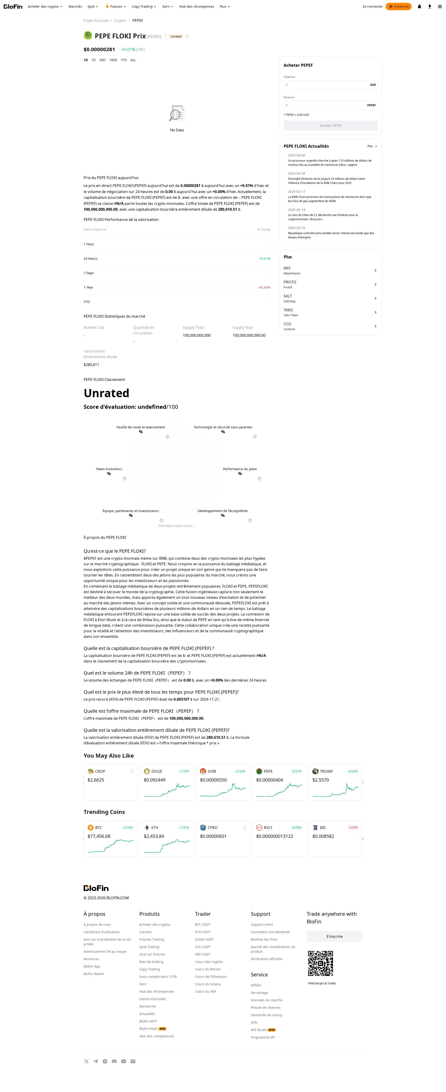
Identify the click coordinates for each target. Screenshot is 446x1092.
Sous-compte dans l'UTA (158, 976)
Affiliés (256, 985)
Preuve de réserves (266, 1007)
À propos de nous (97, 924)
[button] (363, 782)
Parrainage (259, 992)
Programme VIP (263, 1037)
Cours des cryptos (209, 961)
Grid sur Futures (152, 954)
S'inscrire (401, 6)
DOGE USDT (204, 939)
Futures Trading (151, 939)
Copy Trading (149, 969)
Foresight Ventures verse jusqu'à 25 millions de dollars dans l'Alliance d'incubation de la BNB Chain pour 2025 (326, 181)
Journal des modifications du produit (273, 949)
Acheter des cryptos (154, 924)
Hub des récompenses (156, 991)
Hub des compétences (156, 1036)
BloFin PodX (152, 1028)
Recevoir (289, 97)
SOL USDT (202, 947)
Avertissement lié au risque (105, 951)
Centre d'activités (152, 999)
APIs (254, 1022)
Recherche (147, 1006)
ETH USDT (202, 932)
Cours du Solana (208, 984)
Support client (262, 924)
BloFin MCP (148, 1021)
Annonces (91, 959)
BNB (163, 558)
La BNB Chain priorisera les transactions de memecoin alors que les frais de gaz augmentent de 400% (329, 199)
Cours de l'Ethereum (211, 976)
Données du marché (266, 1000)
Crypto (120, 20)
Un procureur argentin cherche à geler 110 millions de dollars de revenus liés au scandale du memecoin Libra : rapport (330, 163)
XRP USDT (202, 954)
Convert (145, 932)
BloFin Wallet (94, 974)
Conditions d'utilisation (102, 932)
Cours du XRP (205, 991)
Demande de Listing (266, 1015)
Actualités (147, 1014)
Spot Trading (149, 947)
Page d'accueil (96, 20)
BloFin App (92, 966)
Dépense (289, 77)
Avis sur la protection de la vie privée (107, 941)
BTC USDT (202, 924)
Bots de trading (151, 961)
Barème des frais (264, 939)
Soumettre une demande (270, 932)
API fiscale (263, 1030)
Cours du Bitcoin (208, 969)
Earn (143, 984)
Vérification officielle (266, 959)
